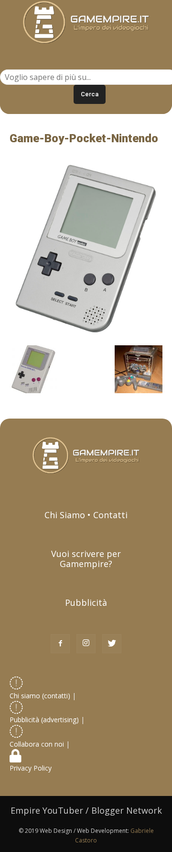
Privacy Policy (32, 767)
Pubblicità (86, 602)
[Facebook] (60, 643)
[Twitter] (111, 643)
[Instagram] (86, 643)
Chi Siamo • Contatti (86, 515)
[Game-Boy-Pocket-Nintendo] (86, 335)
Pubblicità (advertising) (45, 719)
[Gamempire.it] (86, 22)
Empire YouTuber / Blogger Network (86, 810)
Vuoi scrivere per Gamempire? (86, 558)
